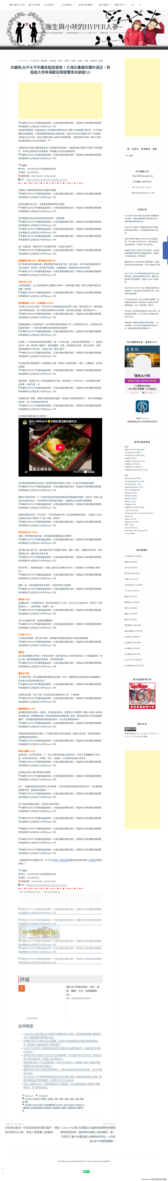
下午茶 (127, 591)
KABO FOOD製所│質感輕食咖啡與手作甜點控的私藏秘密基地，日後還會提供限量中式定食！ (142, 230)
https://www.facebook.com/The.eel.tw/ (46, 179)
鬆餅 (126, 614)
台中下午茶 (129, 660)
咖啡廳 (127, 602)
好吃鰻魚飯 (47, 1108)
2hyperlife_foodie (143, 187)
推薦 (126, 562)
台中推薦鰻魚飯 (49, 1105)
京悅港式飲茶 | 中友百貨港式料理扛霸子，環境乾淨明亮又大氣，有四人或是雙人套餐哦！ (32, 1128)
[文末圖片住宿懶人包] (60, 944)
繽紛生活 (119, 5)
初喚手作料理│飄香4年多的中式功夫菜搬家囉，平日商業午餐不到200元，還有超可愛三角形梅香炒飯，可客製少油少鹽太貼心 (142, 242)
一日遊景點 (66, 5)
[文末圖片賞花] (60, 923)
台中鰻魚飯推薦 (36, 1108)
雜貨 (126, 596)
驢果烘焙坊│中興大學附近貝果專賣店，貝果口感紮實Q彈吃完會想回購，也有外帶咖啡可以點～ (142, 265)
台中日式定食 (69, 1105)
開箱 (142, 450)
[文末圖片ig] (60, 962)
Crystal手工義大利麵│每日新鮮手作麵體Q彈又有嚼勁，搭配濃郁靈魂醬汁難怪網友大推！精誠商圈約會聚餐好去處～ (142, 219)
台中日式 (59, 1105)
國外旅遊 (103, 5)
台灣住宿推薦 (85, 5)
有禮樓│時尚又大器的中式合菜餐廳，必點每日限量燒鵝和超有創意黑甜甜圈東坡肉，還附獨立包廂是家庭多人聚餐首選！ (142, 253)
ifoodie (23, 61)
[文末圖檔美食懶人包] (60, 912)
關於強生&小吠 (17, 5)
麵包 (126, 619)
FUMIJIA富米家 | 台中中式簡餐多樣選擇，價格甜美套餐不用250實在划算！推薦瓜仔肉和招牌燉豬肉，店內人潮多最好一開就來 (142, 302)
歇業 (101, 61)
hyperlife (43, 1095)
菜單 (126, 579)
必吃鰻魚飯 (56, 1108)
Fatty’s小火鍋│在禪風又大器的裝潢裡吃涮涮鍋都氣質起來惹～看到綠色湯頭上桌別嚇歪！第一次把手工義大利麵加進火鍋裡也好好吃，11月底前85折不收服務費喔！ (88, 1133)
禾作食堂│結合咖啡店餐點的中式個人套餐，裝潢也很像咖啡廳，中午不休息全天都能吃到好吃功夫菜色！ (142, 314)
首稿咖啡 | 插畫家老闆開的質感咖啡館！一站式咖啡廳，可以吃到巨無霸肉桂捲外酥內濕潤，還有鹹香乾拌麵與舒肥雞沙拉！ (142, 325)
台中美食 (49, 5)
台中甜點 (128, 654)
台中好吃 (128, 637)
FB (133, 5)
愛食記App (144, 418)
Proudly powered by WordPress (71, 1161)
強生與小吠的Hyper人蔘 (144, 193)
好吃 (126, 608)
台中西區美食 (130, 665)
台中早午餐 (129, 585)
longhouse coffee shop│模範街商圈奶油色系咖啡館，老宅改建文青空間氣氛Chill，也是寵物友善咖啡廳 (142, 291)
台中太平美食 (37, 1105)
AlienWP (106, 1161)
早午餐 (127, 573)
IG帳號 (92, 860)
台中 (126, 568)
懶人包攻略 (34, 5)
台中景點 (128, 648)
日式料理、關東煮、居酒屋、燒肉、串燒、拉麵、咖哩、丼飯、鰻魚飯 (63, 61)
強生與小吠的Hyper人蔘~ (84, 26)
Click (165, 250)
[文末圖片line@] (60, 951)
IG (140, 5)
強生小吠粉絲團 (61, 860)
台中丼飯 (28, 1105)
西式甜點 (128, 625)
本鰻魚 (63, 1108)
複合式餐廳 (129, 631)
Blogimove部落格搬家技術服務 (154, 1179)
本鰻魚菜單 (71, 1108)
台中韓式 (128, 643)
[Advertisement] (60, 100)
